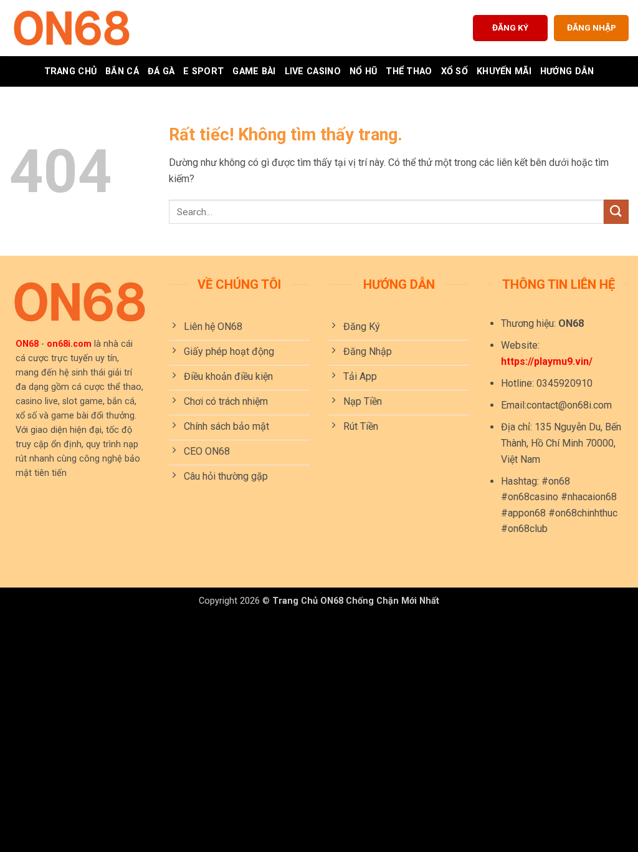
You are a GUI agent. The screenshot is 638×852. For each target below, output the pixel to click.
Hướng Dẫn (567, 71)
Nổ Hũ (363, 71)
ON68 (27, 344)
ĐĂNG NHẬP (591, 27)
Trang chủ (70, 71)
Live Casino (313, 71)
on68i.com (69, 344)
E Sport (203, 71)
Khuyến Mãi (504, 71)
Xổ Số (454, 71)
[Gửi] (616, 212)
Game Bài (253, 71)
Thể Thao (409, 71)
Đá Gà (161, 71)
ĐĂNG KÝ (510, 27)
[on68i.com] (71, 28)
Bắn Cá (122, 71)
